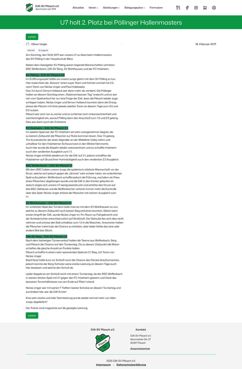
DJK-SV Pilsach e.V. (47, 6)
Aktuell (31, 50)
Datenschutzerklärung (131, 364)
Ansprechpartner (140, 348)
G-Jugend (43, 50)
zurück (32, 36)
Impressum (103, 364)
